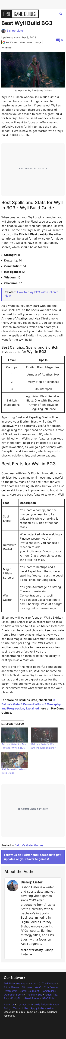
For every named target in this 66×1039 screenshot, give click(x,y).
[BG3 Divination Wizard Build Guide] (14, 759)
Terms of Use (20, 1008)
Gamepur (22, 983)
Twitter (27, 855)
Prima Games (11, 987)
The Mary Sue (34, 994)
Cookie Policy (40, 1004)
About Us (9, 1004)
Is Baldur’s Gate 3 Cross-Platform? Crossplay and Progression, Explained (31, 704)
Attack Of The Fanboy (43, 983)
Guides (38, 845)
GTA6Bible (48, 998)
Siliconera (27, 987)
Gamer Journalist (29, 990)
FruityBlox (17, 998)
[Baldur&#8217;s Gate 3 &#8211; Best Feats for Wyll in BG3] (14, 735)
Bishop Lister (15, 30)
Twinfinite (9, 983)
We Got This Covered (47, 987)
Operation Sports (14, 994)
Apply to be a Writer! (43, 1008)
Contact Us (23, 1004)
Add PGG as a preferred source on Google (23, 42)
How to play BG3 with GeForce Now (31, 293)
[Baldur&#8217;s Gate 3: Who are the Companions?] (44, 735)
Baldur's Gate (24, 845)
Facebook (45, 855)
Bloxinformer (32, 998)
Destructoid (10, 990)
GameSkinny (49, 990)
